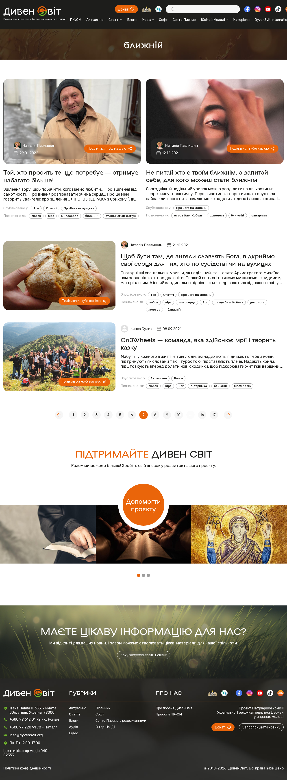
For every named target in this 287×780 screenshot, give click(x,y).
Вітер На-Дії (105, 727)
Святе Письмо (184, 20)
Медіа (146, 20)
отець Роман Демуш (120, 216)
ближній (91, 216)
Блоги (132, 20)
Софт (163, 20)
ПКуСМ (75, 20)
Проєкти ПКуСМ (169, 714)
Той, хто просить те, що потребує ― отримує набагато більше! (70, 176)
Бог (205, 302)
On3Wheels (242, 386)
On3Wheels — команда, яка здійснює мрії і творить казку (198, 343)
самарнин (259, 215)
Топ (36, 208)
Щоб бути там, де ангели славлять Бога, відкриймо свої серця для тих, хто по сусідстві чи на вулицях (198, 259)
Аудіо (73, 727)
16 (202, 415)
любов (36, 216)
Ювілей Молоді (213, 20)
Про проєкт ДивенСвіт (174, 708)
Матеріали (241, 20)
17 (214, 415)
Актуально (95, 20)
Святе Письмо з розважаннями (121, 721)
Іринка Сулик (141, 329)
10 (178, 415)
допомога (216, 215)
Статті (114, 20)
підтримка (199, 386)
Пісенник (103, 708)
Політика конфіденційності (27, 768)
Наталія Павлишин (39, 145)
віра (51, 216)
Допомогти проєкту (143, 504)
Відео (73, 733)
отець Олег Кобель (188, 215)
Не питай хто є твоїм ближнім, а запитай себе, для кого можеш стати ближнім (207, 175)
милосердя (69, 216)
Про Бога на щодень (79, 208)
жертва (154, 309)
